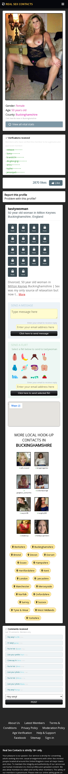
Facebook (20, 738)
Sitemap (36, 738)
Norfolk (22, 594)
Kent (46, 570)
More (22, 294)
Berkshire (19, 546)
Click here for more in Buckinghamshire (21, 118)
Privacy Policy (29, 728)
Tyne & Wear (20, 610)
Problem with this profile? (20, 196)
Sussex (41, 602)
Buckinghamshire (26, 114)
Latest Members (34, 723)
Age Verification (22, 733)
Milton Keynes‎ (17, 286)
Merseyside (45, 586)
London (23, 578)
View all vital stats (23, 124)
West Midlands (45, 610)
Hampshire (41, 562)
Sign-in (49, 738)
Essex (23, 562)
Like (57, 183)
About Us (14, 723)
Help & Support (46, 733)
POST (34, 702)
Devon (33, 554)
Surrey (25, 602)
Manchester (22, 586)
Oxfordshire (42, 594)
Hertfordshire (26, 570)
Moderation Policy (53, 728)
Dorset (50, 554)
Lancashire (42, 578)
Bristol (17, 554)
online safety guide (51, 772)
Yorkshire (33, 618)
